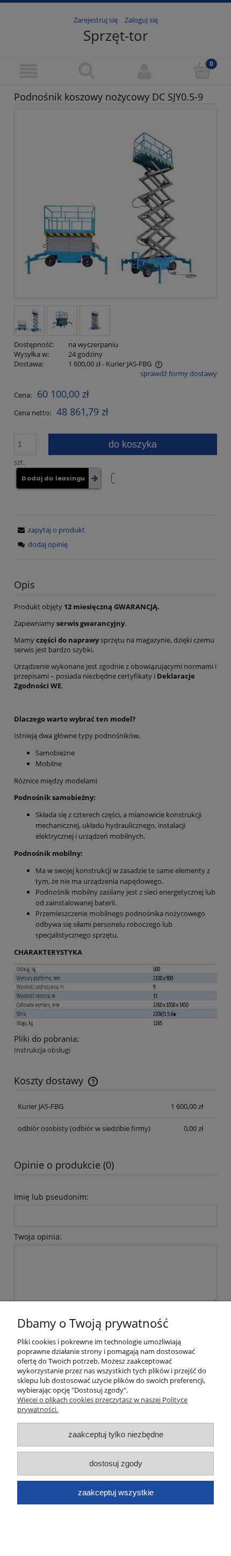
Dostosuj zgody (115, 1463)
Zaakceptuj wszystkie (116, 1492)
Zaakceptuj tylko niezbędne (115, 1434)
